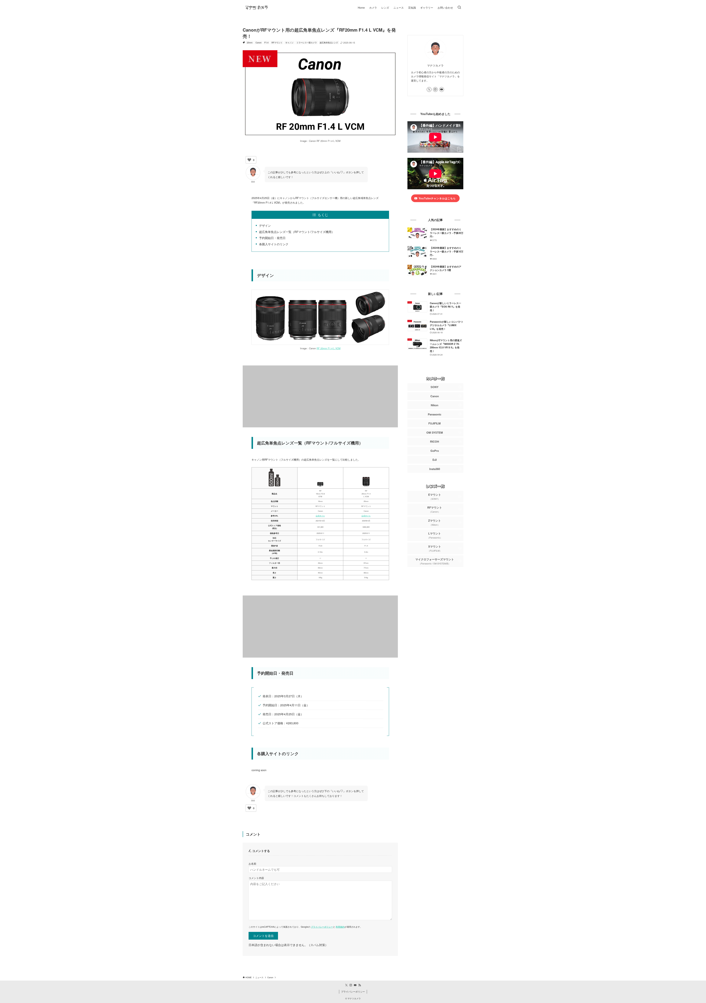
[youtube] (441, 89)
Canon (258, 42)
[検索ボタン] (459, 7)
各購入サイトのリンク (273, 244)
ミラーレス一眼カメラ (307, 42)
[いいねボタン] (249, 160)
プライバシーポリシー (322, 926)
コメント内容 (256, 878)
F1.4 (266, 42)
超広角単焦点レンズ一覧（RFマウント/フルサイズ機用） (296, 232)
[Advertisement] (320, 396)
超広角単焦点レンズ (329, 42)
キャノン (289, 42)
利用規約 (340, 926)
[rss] (359, 985)
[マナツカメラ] (256, 7)
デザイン (265, 225)
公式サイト (320, 515)
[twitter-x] (429, 89)
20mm (249, 42)
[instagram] (435, 89)
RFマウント (277, 42)
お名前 (252, 863)
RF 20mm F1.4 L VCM (328, 348)
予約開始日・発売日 (272, 238)
